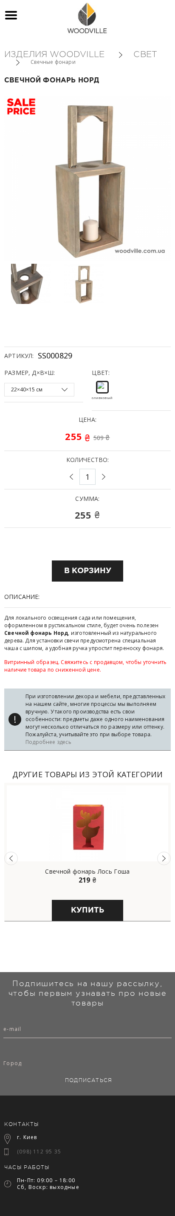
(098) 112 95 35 (39, 1151)
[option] (34, 283)
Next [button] (164, 858)
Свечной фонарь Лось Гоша (87, 871)
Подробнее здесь (48, 742)
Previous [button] (11, 858)
